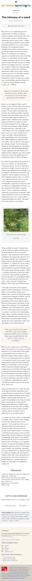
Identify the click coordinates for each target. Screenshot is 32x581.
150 (18, 10)
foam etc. (6, 550)
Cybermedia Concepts (19, 578)
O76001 (28, 499)
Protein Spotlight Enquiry (14, 576)
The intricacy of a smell (16, 17)
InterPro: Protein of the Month (9, 558)
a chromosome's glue (9, 551)
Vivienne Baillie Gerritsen (16, 21)
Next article (22, 505)
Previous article (11, 505)
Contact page (4, 536)
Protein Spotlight (18, 569)
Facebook (22, 26)
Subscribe (5, 520)
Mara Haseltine (6, 560)
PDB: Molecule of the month (9, 557)
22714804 (7, 485)
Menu (16, 2)
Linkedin (15, 26)
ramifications (7, 548)
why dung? (7, 545)
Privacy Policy (25, 572)
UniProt (8, 496)
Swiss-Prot (11, 514)
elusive (6, 547)
